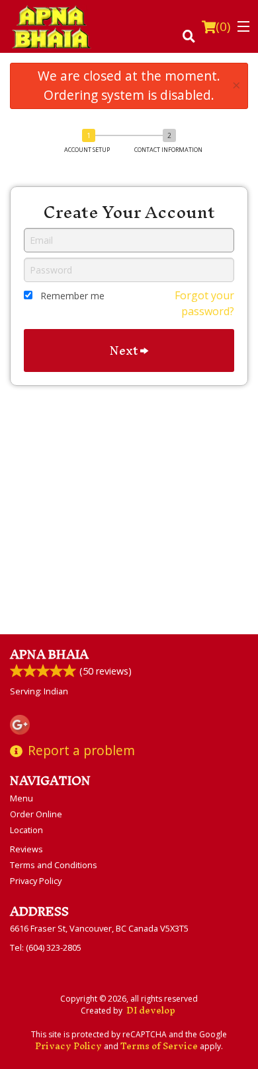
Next (125, 350)
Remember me (72, 295)
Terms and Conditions (53, 865)
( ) (223, 26)
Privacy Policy (36, 881)
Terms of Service (159, 1046)
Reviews (26, 849)
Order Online (36, 814)
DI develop (150, 1010)
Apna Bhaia (49, 654)
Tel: (45, 947)
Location (26, 830)
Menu (21, 798)
